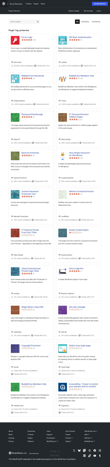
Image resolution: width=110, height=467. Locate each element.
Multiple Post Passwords (33, 76)
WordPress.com (91, 431)
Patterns (31, 441)
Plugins (30, 438)
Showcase (31, 431)
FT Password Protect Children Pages (79, 115)
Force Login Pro (76, 268)
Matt (87, 434)
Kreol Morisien (34, 453)
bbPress (88, 438)
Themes (30, 434)
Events (68, 434)
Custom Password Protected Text (30, 192)
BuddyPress (90, 441)
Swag (68, 441)
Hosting (11, 438)
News (11, 434)
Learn (49, 431)
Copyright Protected (31, 345)
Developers (51, 438)
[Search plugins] (38, 22)
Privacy (11, 441)
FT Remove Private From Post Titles (30, 231)
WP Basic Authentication (80, 37)
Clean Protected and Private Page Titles (31, 269)
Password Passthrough (32, 114)
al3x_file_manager (77, 307)
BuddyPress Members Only (81, 76)
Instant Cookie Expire (79, 230)
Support (49, 434)
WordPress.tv (52, 441)
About (11, 431)
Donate (69, 438)
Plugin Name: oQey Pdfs (33, 307)
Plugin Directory (14, 11)
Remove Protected (30, 153)
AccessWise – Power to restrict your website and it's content (83, 385)
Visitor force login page (80, 345)
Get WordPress (100, 4)
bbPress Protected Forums (81, 191)
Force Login (27, 37)
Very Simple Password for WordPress (79, 154)
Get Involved (70, 431)
